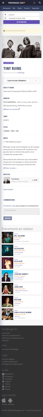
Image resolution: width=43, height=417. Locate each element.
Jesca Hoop (18, 261)
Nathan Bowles (25, 241)
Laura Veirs (18, 287)
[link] (21, 237)
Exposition (35, 8)
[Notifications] (34, 2)
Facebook (8, 379)
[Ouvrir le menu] (3, 2)
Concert (27, 8)
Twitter (8, 381)
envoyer (7, 218)
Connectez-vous (9, 206)
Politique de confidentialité (12, 364)
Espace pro (6, 333)
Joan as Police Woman (22, 312)
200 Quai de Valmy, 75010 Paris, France (17, 105)
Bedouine (17, 300)
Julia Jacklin (19, 248)
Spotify (7, 386)
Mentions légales (8, 359)
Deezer (7, 389)
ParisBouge (20, 73)
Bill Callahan (19, 236)
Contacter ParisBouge (10, 349)
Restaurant (7, 8)
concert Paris (8, 63)
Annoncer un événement (11, 335)
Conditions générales (10, 361)
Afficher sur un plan (10, 109)
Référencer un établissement (13, 338)
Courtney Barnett (21, 274)
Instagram (9, 376)
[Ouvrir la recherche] (39, 2)
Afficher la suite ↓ (9, 168)
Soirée (19, 8)
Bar (14, 8)
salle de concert (22, 102)
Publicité (5, 340)
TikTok (7, 384)
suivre (35, 180)
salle (29, 102)
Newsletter (9, 374)
